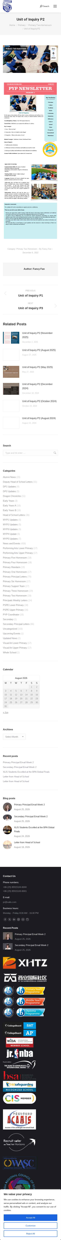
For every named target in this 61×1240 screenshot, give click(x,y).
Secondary (8, 619)
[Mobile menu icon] (55, 6)
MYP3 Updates (10, 529)
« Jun (5, 712)
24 (5, 702)
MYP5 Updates (10, 538)
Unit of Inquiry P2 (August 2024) (39, 418)
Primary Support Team (14, 586)
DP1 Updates (9, 486)
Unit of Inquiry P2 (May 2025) (37, 367)
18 (11, 698)
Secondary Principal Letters (16, 624)
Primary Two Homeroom (16, 49)
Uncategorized (10, 628)
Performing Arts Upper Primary (18, 553)
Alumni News (9, 477)
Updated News (10, 638)
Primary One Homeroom (15, 572)
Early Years (8, 500)
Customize (31, 1225)
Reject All (30, 1233)
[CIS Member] (19, 1103)
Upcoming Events (11, 633)
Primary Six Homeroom (14, 581)
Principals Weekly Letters (15, 600)
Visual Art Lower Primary (15, 643)
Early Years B (9, 510)
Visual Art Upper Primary (15, 647)
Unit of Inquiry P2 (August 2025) (39, 350)
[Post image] (11, 338)
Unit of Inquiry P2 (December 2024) (37, 386)
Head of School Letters (14, 515)
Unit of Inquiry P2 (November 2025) (37, 335)
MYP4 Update (10, 534)
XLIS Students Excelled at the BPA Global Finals (26, 772)
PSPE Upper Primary (13, 610)
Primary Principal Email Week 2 (18, 762)
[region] (30, 1214)
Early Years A (9, 505)
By (45, 249)
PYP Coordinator (11, 614)
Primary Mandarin (11, 567)
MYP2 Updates (10, 524)
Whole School (9, 652)
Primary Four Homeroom (15, 562)
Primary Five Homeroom (15, 557)
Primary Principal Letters (15, 576)
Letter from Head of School (16, 776)
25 (11, 702)
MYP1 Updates (10, 519)
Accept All (30, 1217)
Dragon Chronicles (12, 496)
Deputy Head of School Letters (18, 482)
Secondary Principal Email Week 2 (19, 767)
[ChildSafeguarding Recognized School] (19, 1091)
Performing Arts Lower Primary (18, 548)
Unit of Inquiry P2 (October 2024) (39, 401)
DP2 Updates (9, 491)
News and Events (11, 543)
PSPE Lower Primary (13, 605)
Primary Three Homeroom (15, 591)
